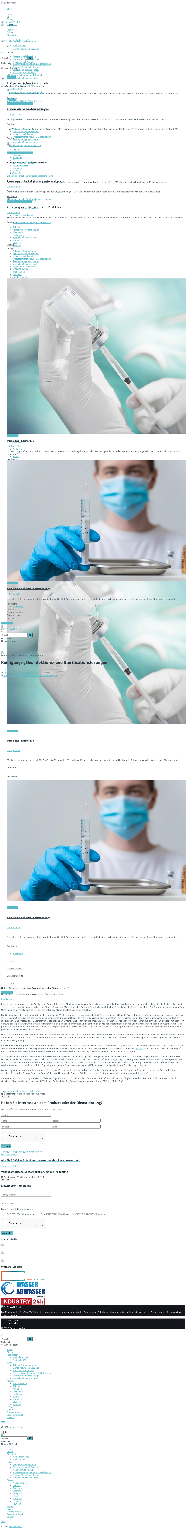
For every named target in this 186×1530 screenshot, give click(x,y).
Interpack (17, 168)
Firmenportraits (15, 968)
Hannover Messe (20, 165)
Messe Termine (20, 1383)
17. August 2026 (14, 88)
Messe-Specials (20, 269)
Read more (12, 138)
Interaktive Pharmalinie (20, 440)
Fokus (10, 32)
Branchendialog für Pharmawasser (27, 109)
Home (10, 24)
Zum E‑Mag (18, 953)
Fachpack (17, 449)
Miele (10, 1091)
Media (10, 29)
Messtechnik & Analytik (23, 215)
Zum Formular (8, 998)
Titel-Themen (19, 272)
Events (10, 960)
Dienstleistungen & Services (26, 49)
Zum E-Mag (7, 623)
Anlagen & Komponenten (24, 41)
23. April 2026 (13, 446)
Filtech (16, 456)
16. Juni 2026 (13, 186)
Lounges (17, 170)
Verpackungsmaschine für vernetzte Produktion (34, 207)
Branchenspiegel (15, 975)
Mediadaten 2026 (21, 1357)
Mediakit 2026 (19, 1360)
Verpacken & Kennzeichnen (25, 78)
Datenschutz (13, 1322)
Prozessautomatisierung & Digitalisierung (32, 222)
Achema (16, 149)
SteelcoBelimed (20, 1091)
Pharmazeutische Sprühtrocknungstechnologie (34, 181)
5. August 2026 (14, 114)
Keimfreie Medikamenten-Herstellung (28, 917)
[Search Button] (30, 635)
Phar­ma (139, 1048)
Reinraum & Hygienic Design (26, 229)
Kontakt (10, 14)
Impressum (12, 1320)
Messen (11, 144)
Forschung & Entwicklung (24, 85)
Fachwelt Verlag (17, 1327)
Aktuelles (11, 77)
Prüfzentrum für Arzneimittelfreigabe (28, 83)
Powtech (17, 173)
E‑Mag (10, 19)
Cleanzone (18, 155)
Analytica (17, 152)
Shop (9, 9)
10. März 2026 (13, 927)
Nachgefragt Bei (20, 277)
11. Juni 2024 (7, 669)
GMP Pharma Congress (23, 163)
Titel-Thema (12, 907)
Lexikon (11, 983)
